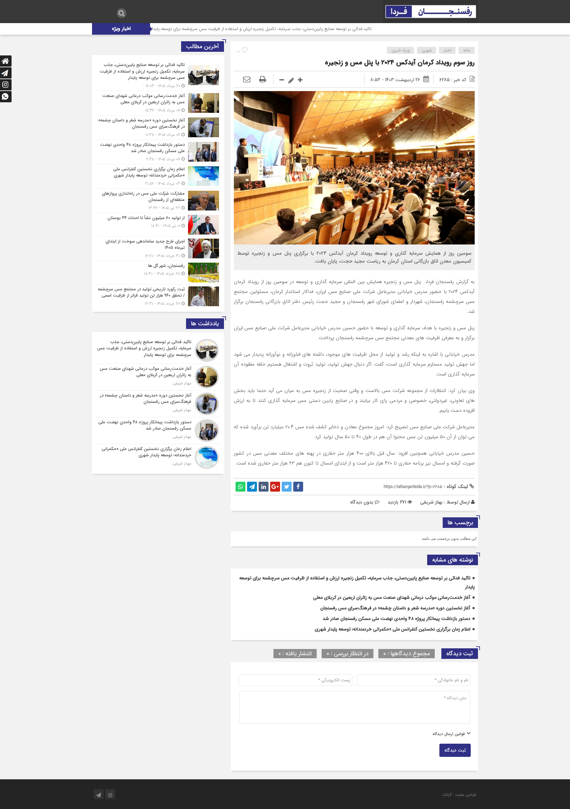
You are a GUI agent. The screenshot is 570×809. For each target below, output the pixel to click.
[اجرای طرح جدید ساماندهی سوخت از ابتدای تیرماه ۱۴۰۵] (158, 249)
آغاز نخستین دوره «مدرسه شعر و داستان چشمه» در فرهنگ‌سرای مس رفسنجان (395, 608)
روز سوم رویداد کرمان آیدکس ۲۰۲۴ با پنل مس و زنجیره (400, 62)
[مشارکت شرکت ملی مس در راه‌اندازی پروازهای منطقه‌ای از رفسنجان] (158, 201)
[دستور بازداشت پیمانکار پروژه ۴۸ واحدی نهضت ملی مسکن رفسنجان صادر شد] (158, 152)
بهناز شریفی (431, 502)
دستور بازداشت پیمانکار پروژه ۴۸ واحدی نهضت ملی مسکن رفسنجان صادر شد (396, 618)
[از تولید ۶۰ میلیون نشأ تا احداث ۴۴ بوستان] (158, 224)
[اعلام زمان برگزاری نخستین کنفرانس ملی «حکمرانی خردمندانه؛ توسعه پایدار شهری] (158, 176)
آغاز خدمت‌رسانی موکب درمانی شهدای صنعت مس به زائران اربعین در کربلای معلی (391, 597)
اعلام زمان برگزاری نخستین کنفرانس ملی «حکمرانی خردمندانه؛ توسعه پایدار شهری (392, 629)
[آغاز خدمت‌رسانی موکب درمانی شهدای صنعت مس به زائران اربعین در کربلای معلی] (158, 103)
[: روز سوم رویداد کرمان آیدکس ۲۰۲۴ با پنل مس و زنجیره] (246, 79)
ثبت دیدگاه (455, 750)
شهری (427, 50)
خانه (466, 50)
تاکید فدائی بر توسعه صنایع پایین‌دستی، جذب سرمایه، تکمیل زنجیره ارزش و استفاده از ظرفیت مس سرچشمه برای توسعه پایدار (295, 28)
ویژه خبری (401, 50)
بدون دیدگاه (361, 502)
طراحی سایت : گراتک (459, 795)
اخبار (447, 50)
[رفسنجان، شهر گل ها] (158, 272)
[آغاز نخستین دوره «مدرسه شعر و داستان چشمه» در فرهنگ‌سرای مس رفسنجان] (158, 127)
